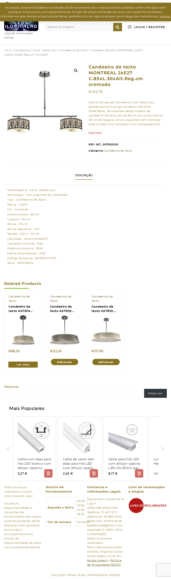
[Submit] (117, 27)
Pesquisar (11, 386)
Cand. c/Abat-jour (45, 50)
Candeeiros (22, 50)
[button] (76, 70)
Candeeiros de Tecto (74, 50)
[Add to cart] (48, 473)
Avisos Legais (97, 560)
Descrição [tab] (84, 175)
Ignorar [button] (165, 16)
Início (8, 50)
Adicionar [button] (64, 362)
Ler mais (23, 364)
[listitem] (34, 448)
